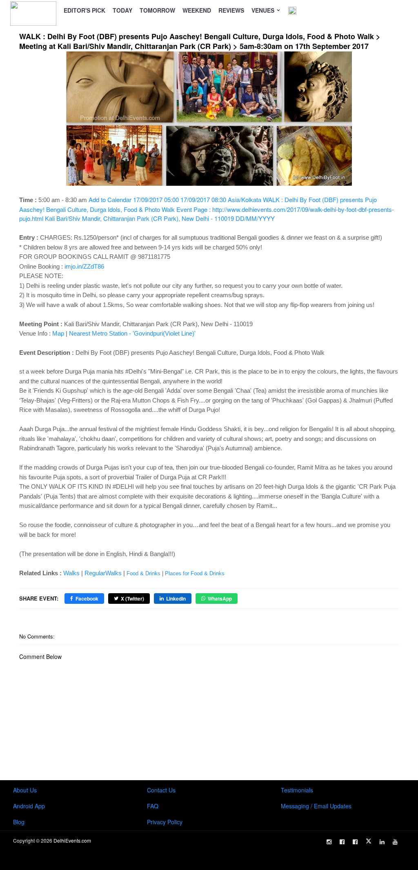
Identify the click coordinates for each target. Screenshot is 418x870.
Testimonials (297, 790)
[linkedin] (382, 842)
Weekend (196, 10)
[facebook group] (355, 842)
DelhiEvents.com (72, 840)
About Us (25, 790)
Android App (29, 806)
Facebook (87, 598)
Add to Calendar (206, 209)
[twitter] (368, 841)
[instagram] (329, 842)
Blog (18, 822)
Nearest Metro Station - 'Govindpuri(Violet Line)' (132, 333)
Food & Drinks (143, 573)
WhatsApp (220, 598)
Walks (71, 573)
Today (122, 10)
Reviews (231, 10)
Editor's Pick (84, 10)
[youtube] (395, 842)
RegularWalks (103, 573)
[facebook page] (342, 842)
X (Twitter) (132, 598)
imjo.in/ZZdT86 (84, 266)
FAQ (152, 806)
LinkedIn (176, 598)
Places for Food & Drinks (195, 573)
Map (58, 333)
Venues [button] (263, 10)
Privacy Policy (164, 822)
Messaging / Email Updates (316, 806)
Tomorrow (157, 10)
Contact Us (161, 790)
